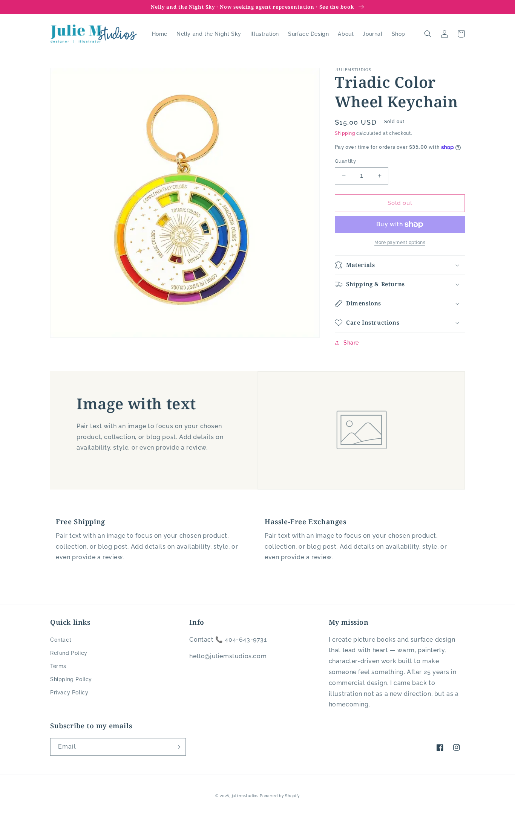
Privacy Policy (69, 692)
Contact (60, 640)
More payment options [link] (399, 242)
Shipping (345, 133)
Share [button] (351, 343)
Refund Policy (68, 653)
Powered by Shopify (280, 796)
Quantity (345, 161)
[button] (428, 34)
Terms (58, 666)
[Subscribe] (177, 747)
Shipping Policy (71, 679)
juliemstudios (245, 796)
